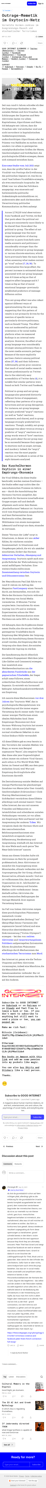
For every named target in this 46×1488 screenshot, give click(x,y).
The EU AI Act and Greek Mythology (16, 1404)
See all (7, 1444)
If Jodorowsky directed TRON (15, 1425)
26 (27, 263)
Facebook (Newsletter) (11, 53)
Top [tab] (4, 1377)
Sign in (41, 3)
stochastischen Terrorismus (16, 953)
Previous (9, 1146)
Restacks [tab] (18, 1164)
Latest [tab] (11, 1377)
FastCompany (20, 588)
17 (24, 263)
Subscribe (32, 3)
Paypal (5, 69)
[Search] (41, 1376)
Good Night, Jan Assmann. (13, 1390)
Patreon (20, 67)
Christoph (11, 1187)
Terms (27, 1476)
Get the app (33, 1481)
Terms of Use (35, 1123)
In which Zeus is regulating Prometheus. (13, 1409)
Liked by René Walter (17, 1190)
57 (13, 361)
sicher (36, 538)
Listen (40, 36)
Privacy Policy (23, 1128)
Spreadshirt (17, 69)
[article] (23, 1390)
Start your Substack (18, 1481)
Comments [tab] (7, 1164)
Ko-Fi (38, 67)
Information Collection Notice (27, 1125)
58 (16, 361)
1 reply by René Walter (19, 1353)
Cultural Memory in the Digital (15, 1385)
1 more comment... (9, 1364)
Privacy (21, 1476)
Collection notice (36, 1476)
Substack (9, 67)
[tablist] (12, 1163)
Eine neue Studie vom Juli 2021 (18, 165)
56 (30, 263)
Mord (39, 953)
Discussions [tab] (20, 1377)
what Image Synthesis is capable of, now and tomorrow (17, 1431)
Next (38, 1146)
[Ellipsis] (43, 1187)
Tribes (32, 822)
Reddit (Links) (18, 59)
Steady (30, 67)
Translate (7, 10)
